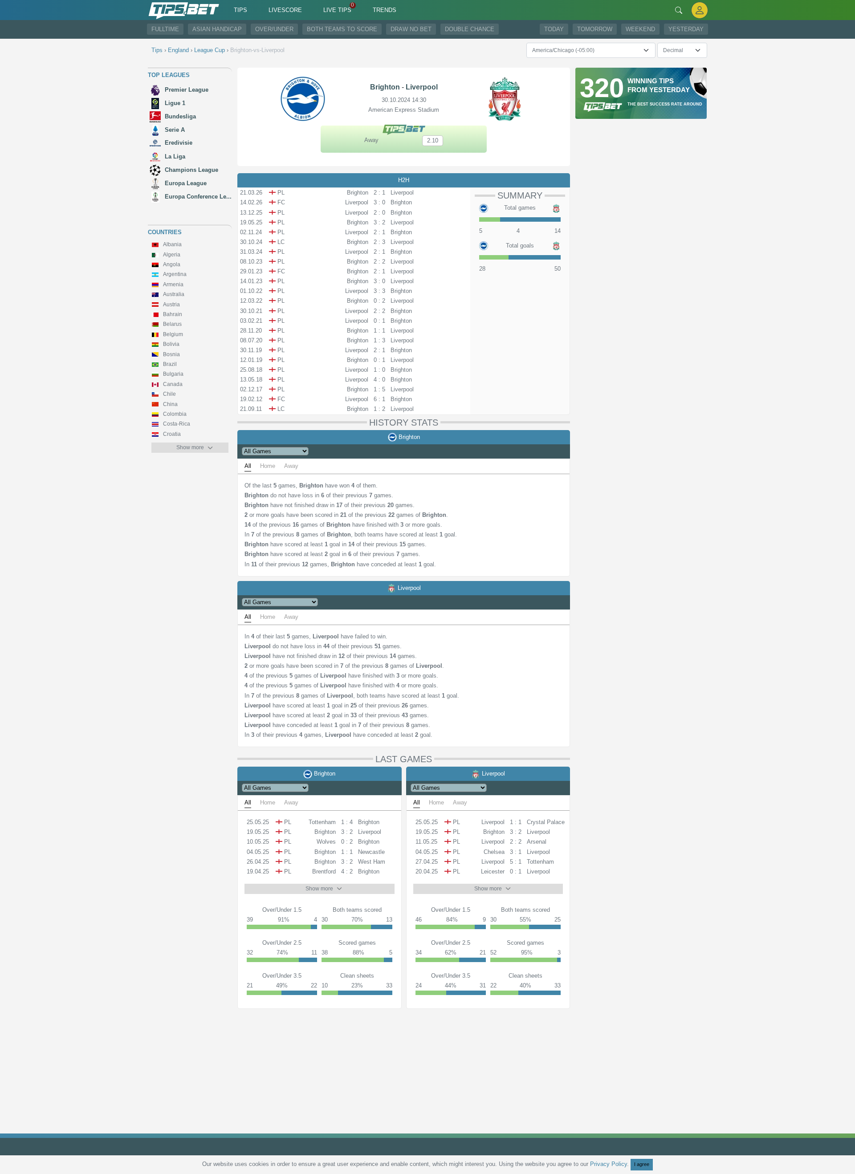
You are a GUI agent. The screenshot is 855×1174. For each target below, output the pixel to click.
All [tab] (247, 466)
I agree (641, 1164)
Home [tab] (267, 466)
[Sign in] (700, 10)
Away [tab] (291, 466)
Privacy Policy (608, 1164)
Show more (190, 447)
